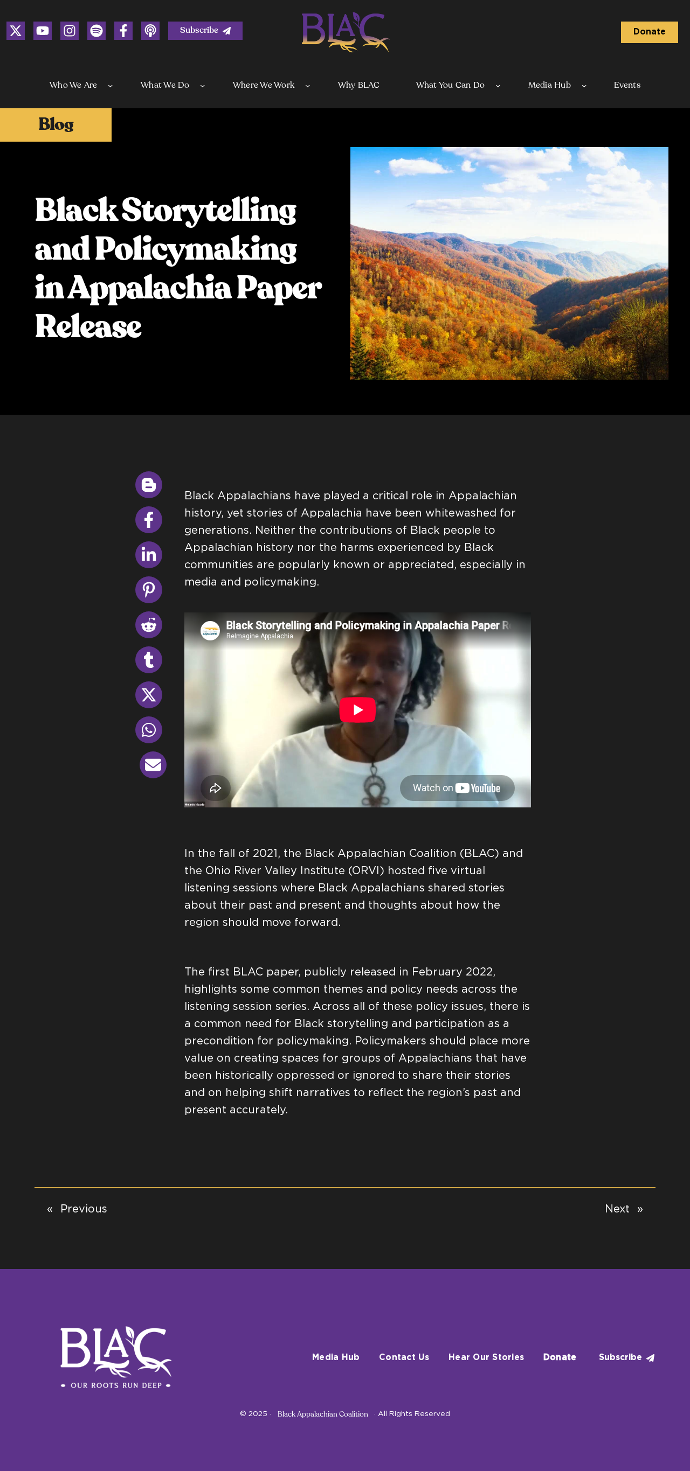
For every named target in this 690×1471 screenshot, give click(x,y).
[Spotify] (96, 31)
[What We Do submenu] (202, 85)
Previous (83, 1209)
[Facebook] (123, 31)
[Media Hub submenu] (584, 85)
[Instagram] (15, 31)
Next (617, 1209)
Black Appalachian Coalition (323, 1414)
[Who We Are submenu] (110, 85)
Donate (649, 31)
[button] (205, 31)
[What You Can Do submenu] (497, 85)
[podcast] (150, 31)
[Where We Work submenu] (307, 85)
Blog (55, 124)
